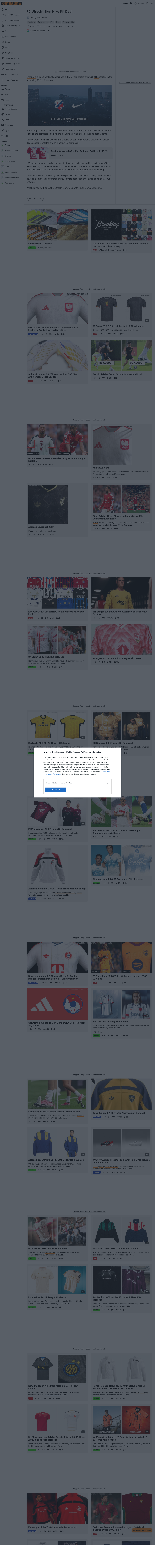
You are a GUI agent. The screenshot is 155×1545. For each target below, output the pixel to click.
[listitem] (77, 783)
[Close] (117, 752)
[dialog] (77, 772)
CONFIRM (55, 790)
